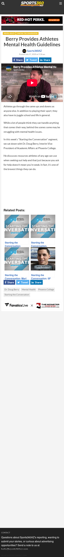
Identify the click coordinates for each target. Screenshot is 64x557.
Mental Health (9, 33)
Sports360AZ (34, 51)
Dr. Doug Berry (12, 290)
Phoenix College (46, 290)
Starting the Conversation (27, 33)
